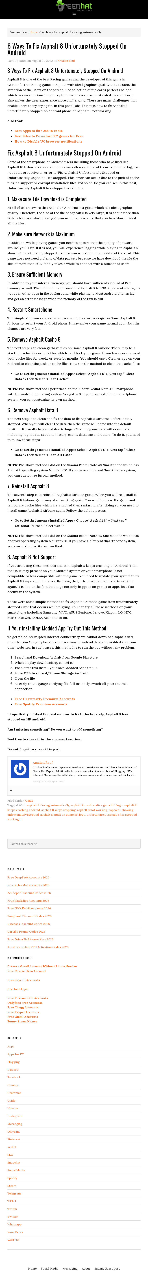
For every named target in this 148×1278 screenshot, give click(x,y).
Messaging (14, 1124)
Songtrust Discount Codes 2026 (29, 916)
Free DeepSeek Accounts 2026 (28, 877)
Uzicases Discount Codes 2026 (28, 924)
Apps (10, 1046)
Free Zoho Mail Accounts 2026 (28, 885)
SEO (10, 1155)
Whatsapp (14, 1224)
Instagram (14, 1116)
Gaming (12, 1085)
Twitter (12, 1216)
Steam (11, 1185)
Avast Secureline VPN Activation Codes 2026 (37, 947)
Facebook (14, 1077)
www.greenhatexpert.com (48, 781)
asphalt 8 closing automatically (48, 805)
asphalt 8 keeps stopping (58, 810)
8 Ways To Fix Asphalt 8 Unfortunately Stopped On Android (67, 49)
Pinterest (13, 1139)
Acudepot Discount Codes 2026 (29, 893)
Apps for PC (15, 1054)
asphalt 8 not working (92, 810)
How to (12, 1108)
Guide (29, 800)
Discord (12, 1069)
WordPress (15, 1232)
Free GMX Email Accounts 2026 (29, 908)
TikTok (12, 1201)
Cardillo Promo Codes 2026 (26, 931)
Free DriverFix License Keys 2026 (30, 939)
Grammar (14, 1093)
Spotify (12, 1178)
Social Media (16, 1170)
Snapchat (13, 1162)
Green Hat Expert (74, 6)
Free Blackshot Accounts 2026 (28, 900)
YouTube (13, 1240)
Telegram (14, 1193)
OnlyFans (13, 1131)
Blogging (13, 1062)
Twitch (12, 1209)
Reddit (11, 1147)
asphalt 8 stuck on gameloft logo (62, 814)
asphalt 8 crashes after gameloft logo (97, 805)
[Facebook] (11, 791)
